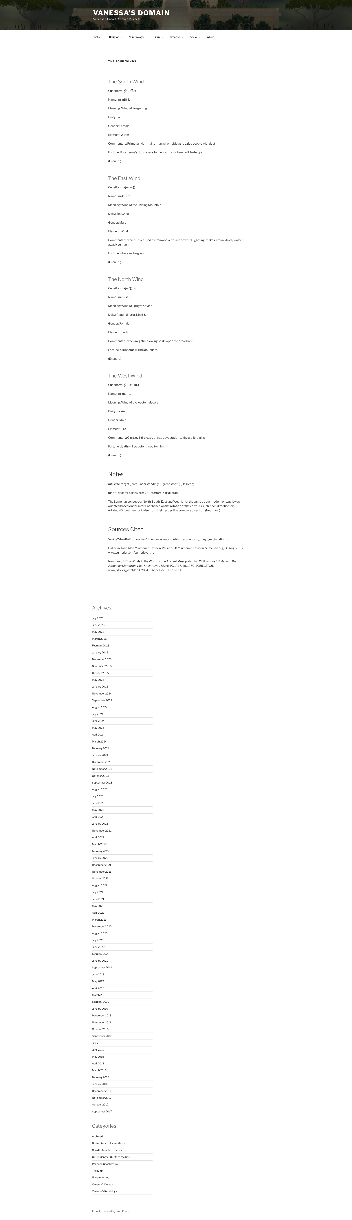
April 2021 (98, 912)
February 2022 (100, 851)
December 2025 (101, 659)
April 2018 (98, 1063)
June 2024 (98, 720)
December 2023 (101, 762)
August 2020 (100, 933)
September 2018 (102, 1035)
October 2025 (100, 672)
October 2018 (100, 1029)
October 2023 (100, 775)
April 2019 (98, 988)
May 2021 (98, 905)
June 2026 (98, 624)
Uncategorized (100, 1177)
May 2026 (98, 631)
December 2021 (101, 864)
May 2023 (98, 809)
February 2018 (100, 1077)
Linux (156, 36)
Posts (96, 36)
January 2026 (100, 652)
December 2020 (102, 926)
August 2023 (99, 789)
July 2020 (98, 940)
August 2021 (99, 885)
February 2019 (100, 1001)
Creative (175, 36)
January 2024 (100, 755)
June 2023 (98, 803)
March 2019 (99, 994)
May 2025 (98, 679)
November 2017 (101, 1097)
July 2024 (97, 714)
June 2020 (98, 946)
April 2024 (98, 734)
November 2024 (102, 693)
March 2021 (99, 919)
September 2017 (102, 1111)
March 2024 (99, 741)
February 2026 (100, 645)
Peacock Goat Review (105, 1163)
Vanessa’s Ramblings (104, 1191)
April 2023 (98, 816)
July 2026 (97, 618)
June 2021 (98, 899)
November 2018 (101, 1022)
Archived (97, 1136)
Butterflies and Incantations (108, 1143)
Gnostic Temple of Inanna (107, 1150)
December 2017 (101, 1090)
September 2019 (102, 967)
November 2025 (102, 666)
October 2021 (100, 878)
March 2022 (99, 844)
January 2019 (100, 1008)
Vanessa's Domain (131, 13)
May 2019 (98, 981)
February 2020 (100, 953)
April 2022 (98, 837)
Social (193, 36)
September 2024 (102, 700)
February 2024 (100, 748)
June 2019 (98, 974)
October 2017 (100, 1104)
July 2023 (97, 796)
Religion (114, 36)
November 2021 (101, 871)
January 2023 (100, 823)
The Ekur (97, 1170)
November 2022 (101, 830)
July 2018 (97, 1042)
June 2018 (98, 1049)
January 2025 (100, 686)
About (210, 36)
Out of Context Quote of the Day (111, 1156)
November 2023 (102, 768)
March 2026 (99, 638)
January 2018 (100, 1084)
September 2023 (102, 782)
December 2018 (101, 1015)
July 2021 (97, 892)
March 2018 (99, 1070)
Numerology (136, 36)
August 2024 (99, 707)
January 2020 (100, 960)
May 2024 (98, 727)
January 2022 (100, 857)
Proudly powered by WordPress (110, 1211)
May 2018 (98, 1056)
